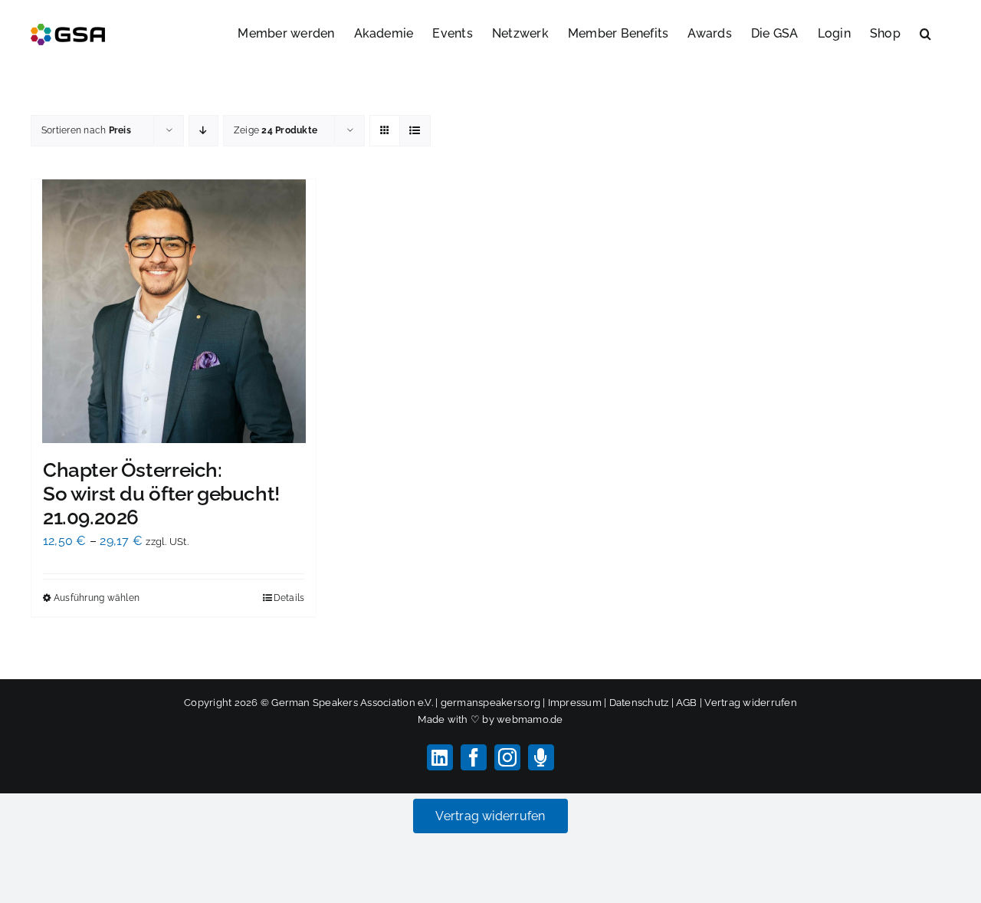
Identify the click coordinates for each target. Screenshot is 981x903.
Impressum (575, 702)
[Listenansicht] (415, 131)
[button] (925, 32)
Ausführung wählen (96, 598)
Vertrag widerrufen (750, 702)
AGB (686, 702)
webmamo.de (530, 719)
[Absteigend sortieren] (203, 130)
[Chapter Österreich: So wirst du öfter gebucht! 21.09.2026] (173, 311)
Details (289, 598)
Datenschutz (639, 702)
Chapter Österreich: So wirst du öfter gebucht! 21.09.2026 (161, 493)
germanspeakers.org (490, 702)
